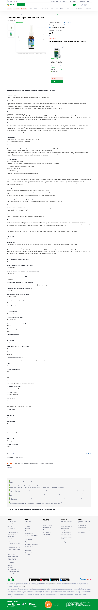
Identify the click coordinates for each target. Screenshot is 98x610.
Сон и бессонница (80, 8)
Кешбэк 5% (23, 8)
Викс (50, 27)
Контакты (27, 528)
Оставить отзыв (29, 533)
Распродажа (16, 8)
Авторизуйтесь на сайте (12, 473)
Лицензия (10, 538)
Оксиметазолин (68, 25)
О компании (28, 521)
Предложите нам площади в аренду (65, 529)
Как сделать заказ (12, 521)
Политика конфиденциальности (13, 531)
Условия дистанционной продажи (14, 544)
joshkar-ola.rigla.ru (52, 583)
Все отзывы (88, 453)
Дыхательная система (29, 14)
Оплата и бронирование (14, 523)
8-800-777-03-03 (12, 601)
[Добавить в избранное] (63, 47)
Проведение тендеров (66, 521)
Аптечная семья (47, 522)
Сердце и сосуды (54, 8)
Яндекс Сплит (89, 8)
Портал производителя (66, 526)
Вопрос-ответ (46, 534)
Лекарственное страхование (29, 539)
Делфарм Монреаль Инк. (56, 66)
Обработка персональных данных (13, 568)
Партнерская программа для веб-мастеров (67, 541)
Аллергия (62, 8)
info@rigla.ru (77, 606)
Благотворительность (30, 531)
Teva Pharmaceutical (65, 22)
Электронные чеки (47, 537)
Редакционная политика (31, 535)
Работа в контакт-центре (84, 530)
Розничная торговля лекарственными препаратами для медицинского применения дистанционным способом (13, 561)
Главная (8, 14)
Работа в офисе (82, 527)
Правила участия (47, 527)
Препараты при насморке (41, 14)
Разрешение (11, 541)
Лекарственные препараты (17, 14)
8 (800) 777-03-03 (21, 586)
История (27, 523)
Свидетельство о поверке (31, 544)
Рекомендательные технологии (30, 550)
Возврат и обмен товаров (14, 549)
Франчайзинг (64, 523)
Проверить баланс (47, 530)
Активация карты (47, 525)
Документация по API (66, 534)
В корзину (57, 81)
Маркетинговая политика (14, 547)
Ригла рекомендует (33, 8)
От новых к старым (15, 457)
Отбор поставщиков (66, 532)
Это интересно (11, 528)
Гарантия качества (30, 542)
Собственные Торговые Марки (66, 538)
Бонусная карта (73, 1)
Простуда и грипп (44, 8)
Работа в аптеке (82, 525)
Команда (27, 526)
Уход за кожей (70, 8)
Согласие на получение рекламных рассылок (13, 572)
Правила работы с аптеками (29, 553)
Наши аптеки (82, 1)
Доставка (10, 526)
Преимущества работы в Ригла (84, 522)
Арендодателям (54, 1)
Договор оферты (12, 552)
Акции (9, 8)
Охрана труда (81, 532)
